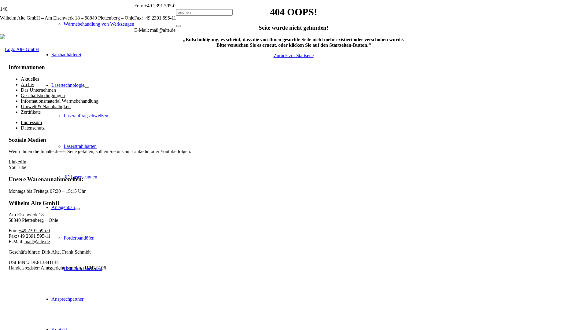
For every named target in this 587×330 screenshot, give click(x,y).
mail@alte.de (37, 241)
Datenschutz (33, 127)
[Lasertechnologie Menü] (86, 87)
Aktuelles (30, 79)
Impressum (31, 122)
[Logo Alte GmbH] (19, 49)
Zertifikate (31, 112)
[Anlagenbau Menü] (77, 209)
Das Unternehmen (38, 90)
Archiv (27, 84)
